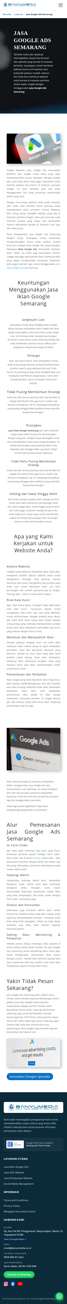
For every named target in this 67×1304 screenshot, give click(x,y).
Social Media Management (19, 1183)
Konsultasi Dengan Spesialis (30, 1076)
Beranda (7, 14)
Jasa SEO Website (14, 1172)
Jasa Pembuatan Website (18, 1178)
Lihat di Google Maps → (15, 1239)
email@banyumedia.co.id (17, 1248)
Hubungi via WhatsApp (19, 1274)
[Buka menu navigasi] (60, 5)
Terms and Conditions (16, 1200)
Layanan (18, 14)
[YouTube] (20, 1284)
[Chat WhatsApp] (59, 1296)
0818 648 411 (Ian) (14, 1257)
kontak (37, 857)
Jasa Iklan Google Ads (16, 1166)
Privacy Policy (12, 1205)
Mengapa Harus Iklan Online (19, 1211)
